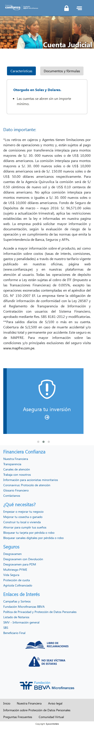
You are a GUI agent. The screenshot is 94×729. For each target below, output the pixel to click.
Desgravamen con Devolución (23, 559)
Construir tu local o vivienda (22, 522)
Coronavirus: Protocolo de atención (26, 485)
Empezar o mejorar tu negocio (23, 511)
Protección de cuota (16, 580)
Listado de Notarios (16, 617)
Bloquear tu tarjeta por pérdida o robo (28, 532)
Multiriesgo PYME (15, 569)
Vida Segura (11, 575)
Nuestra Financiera (15, 459)
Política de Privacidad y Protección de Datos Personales (40, 612)
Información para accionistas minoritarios (30, 480)
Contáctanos (11, 495)
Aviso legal (55, 703)
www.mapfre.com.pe (18, 348)
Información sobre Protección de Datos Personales (36, 710)
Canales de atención (16, 469)
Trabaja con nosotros (17, 474)
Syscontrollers (52, 723)
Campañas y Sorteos (17, 601)
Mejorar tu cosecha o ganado (22, 517)
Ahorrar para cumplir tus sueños (24, 527)
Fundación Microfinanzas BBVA (24, 606)
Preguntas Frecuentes (17, 717)
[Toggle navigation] (79, 8)
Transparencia (12, 464)
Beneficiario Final (14, 633)
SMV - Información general (21, 622)
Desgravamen (12, 554)
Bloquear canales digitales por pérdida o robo (33, 538)
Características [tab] (21, 71)
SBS (5, 627)
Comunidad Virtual (51, 717)
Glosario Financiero (16, 490)
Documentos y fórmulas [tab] (62, 71)
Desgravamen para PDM (19, 564)
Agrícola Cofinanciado (17, 585)
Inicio (6, 703)
